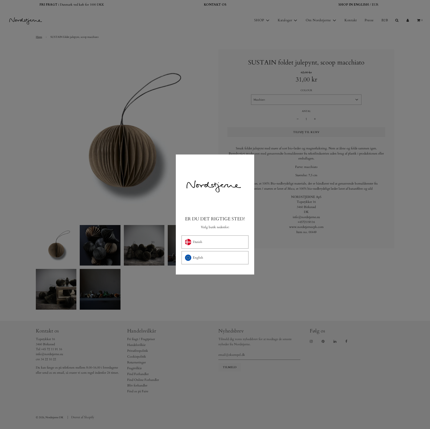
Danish (197, 242)
